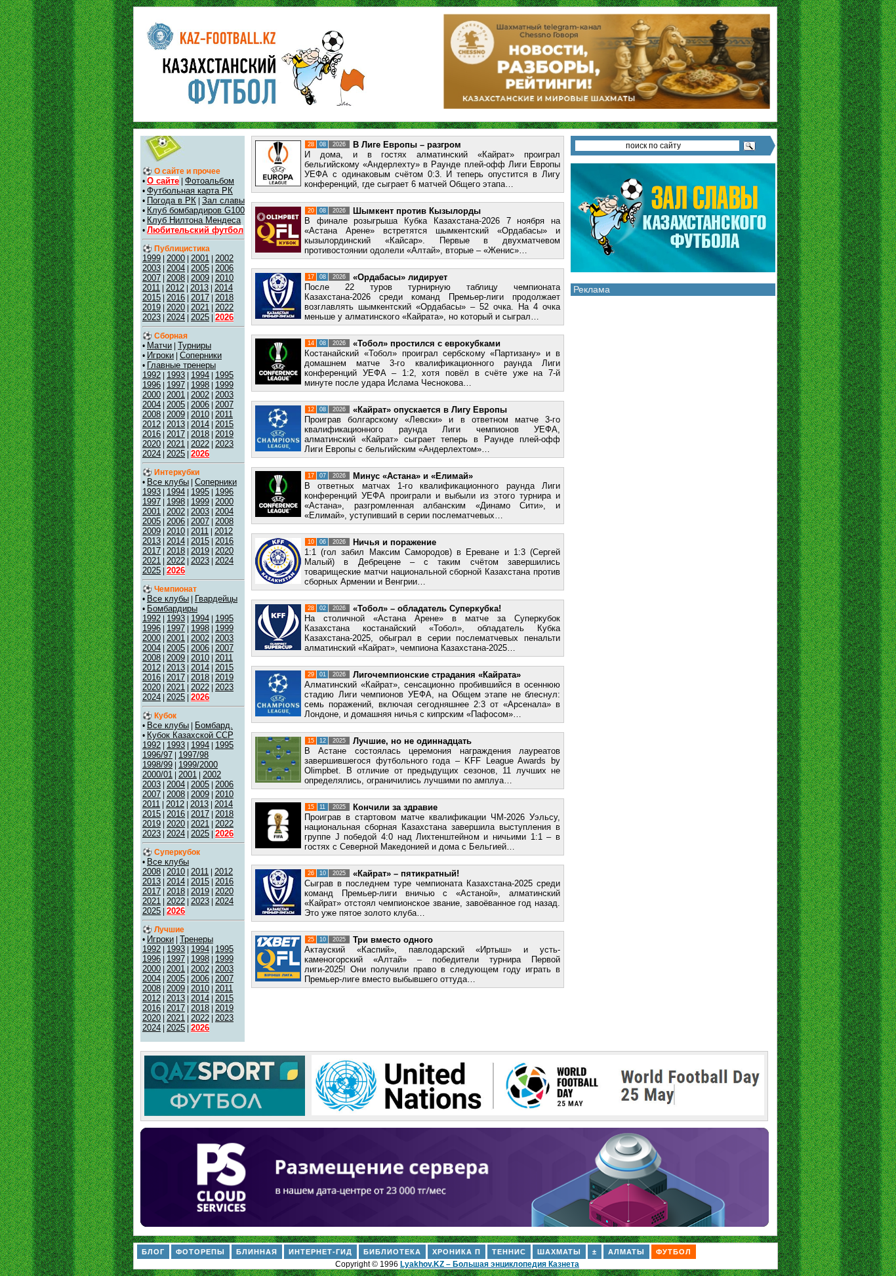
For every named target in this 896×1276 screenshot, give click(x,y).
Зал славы (223, 200)
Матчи (159, 345)
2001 (200, 258)
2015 (151, 297)
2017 (200, 297)
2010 (224, 278)
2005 (200, 268)
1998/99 (157, 765)
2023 (151, 317)
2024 (176, 317)
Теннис (509, 1252)
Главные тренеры (181, 365)
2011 (151, 288)
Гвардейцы (216, 599)
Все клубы (168, 482)
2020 (176, 307)
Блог (153, 1252)
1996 (151, 385)
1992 (151, 375)
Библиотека (392, 1252)
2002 (224, 258)
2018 (224, 297)
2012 (175, 288)
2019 (151, 307)
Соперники (201, 355)
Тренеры (196, 939)
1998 (200, 385)
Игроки (160, 355)
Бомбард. (214, 725)
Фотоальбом (209, 181)
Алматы (626, 1252)
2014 (223, 288)
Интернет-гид (320, 1252)
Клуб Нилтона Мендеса (194, 220)
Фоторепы (200, 1252)
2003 (151, 268)
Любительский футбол (195, 230)
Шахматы (559, 1252)
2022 (224, 307)
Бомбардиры (172, 608)
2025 (200, 317)
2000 (176, 258)
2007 (151, 278)
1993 (176, 375)
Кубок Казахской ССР (190, 735)
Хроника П (456, 1252)
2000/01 (157, 774)
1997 (176, 385)
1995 (224, 375)
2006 (224, 268)
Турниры (194, 345)
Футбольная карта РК (190, 191)
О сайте (163, 181)
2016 (176, 297)
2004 (176, 268)
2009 (200, 278)
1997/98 (193, 755)
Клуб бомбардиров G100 (196, 210)
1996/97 (157, 755)
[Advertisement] (673, 509)
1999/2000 (198, 765)
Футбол (673, 1252)
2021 (200, 307)
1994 (200, 375)
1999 (151, 258)
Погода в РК (171, 200)
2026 (224, 317)
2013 (199, 288)
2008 (176, 278)
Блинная (256, 1252)
